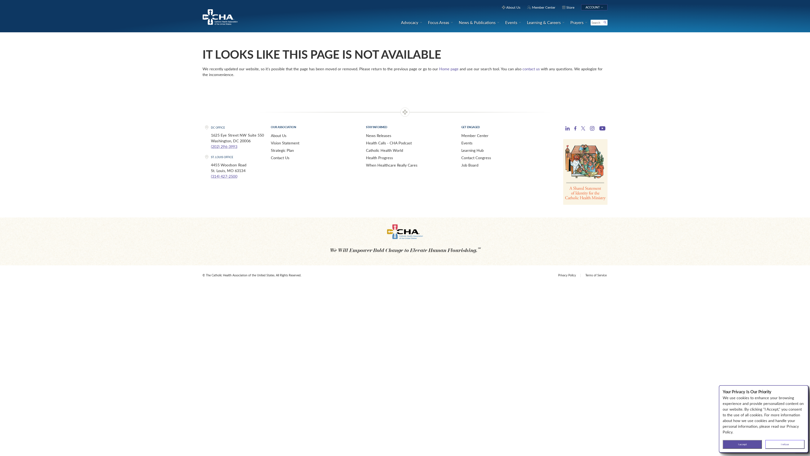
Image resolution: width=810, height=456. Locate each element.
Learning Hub (472, 150)
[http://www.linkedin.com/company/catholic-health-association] (567, 129)
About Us (278, 135)
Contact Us (280, 157)
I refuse (785, 444)
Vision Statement (285, 142)
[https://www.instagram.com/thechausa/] (592, 129)
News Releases (378, 135)
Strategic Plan (282, 150)
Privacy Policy (567, 275)
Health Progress (379, 157)
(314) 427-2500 (224, 176)
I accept (742, 444)
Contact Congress (476, 157)
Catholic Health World (384, 150)
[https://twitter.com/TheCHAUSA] (583, 129)
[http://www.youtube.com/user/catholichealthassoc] (602, 129)
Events (466, 142)
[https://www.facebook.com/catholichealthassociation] (575, 129)
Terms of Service (596, 275)
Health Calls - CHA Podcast (389, 142)
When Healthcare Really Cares (391, 165)
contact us (531, 68)
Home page (449, 68)
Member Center (475, 135)
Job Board (469, 165)
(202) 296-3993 (224, 146)
